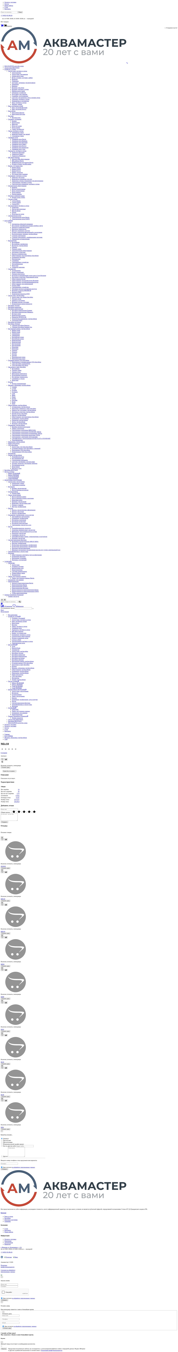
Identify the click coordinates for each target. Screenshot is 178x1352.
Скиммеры (15, 260)
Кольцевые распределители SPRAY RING (25, 541)
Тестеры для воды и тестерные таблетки (24, 463)
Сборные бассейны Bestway (20, 325)
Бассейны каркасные (14, 307)
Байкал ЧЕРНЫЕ (13, 475)
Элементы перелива (18, 267)
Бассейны (7, 1218)
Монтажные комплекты (19, 373)
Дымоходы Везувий (18, 152)
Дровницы (15, 81)
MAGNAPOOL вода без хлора (14, 66)
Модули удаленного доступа (21, 230)
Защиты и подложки (18, 300)
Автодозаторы (16, 73)
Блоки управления (18, 272)
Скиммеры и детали (18, 378)
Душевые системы (18, 566)
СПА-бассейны (13, 445)
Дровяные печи (13, 137)
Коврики (14, 86)
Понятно (3, 1349)
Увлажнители (16, 575)
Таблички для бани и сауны (20, 99)
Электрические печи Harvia (20, 217)
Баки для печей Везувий (19, 107)
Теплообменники (17, 264)
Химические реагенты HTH (21, 294)
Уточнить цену (5, 767)
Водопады (11, 486)
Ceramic (14, 387)
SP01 (2, 1127)
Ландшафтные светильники (20, 516)
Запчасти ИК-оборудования (20, 159)
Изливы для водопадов (19, 488)
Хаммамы (7, 1221)
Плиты (14, 212)
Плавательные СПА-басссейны (22, 452)
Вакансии (7, 1244)
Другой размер (7, 1142)
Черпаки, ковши (17, 104)
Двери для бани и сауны (15, 131)
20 (18, 791)
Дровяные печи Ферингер (20, 147)
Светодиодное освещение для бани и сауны (25, 184)
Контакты (7, 9)
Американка (16, 334)
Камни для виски (17, 172)
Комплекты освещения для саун (22, 179)
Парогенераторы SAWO (19, 586)
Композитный (16, 340)
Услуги (6, 4)
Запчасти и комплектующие (21, 227)
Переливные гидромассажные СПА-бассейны (26, 362)
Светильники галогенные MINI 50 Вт (24, 430)
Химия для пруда (13, 596)
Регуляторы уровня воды (20, 377)
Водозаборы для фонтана (20, 244)
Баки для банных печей (15, 106)
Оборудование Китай (18, 279)
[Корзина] (2, 26)
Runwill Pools (12, 240)
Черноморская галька (18, 357)
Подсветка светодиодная (20, 523)
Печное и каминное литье (16, 196)
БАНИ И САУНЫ (10, 69)
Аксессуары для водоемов (16, 482)
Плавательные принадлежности (22, 304)
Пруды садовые (9, 472)
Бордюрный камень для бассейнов (19, 329)
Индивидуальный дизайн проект (13, 1144)
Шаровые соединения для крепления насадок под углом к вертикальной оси (36, 550)
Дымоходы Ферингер (18, 156)
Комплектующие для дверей (21, 134)
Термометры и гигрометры (20, 101)
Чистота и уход (16, 468)
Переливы (15, 347)
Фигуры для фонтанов (19, 506)
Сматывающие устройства (20, 287)
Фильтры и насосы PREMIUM (21, 290)
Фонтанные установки (19, 558)
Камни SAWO (16, 169)
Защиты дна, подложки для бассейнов (24, 410)
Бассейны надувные (14, 322)
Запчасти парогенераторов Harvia (22, 583)
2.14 (18, 793)
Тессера (14, 353)
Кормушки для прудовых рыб (21, 503)
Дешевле (6, 1138)
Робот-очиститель (13, 443)
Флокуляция (16, 467)
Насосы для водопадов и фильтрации (23, 510)
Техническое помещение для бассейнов (24, 319)
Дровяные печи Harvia (19, 139)
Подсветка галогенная (19, 520)
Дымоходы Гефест (17, 154)
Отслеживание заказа (7, 608)
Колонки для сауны (18, 87)
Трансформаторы (17, 440)
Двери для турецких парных (17, 576)
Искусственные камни (19, 496)
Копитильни (16, 122)
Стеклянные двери (18, 136)
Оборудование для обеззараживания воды (25, 282)
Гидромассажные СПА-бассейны (18, 360)
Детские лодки (16, 299)
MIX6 (2, 964)
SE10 (2, 1062)
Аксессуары (15, 565)
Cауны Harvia (16, 201)
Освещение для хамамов (16, 580)
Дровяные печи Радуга (19, 146)
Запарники (15, 84)
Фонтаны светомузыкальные (21, 548)
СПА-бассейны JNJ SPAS (20, 365)
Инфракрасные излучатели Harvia (22, 162)
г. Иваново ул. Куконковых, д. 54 (11, 1247)
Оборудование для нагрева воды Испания (25, 280)
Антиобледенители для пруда (21, 528)
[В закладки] (2, 759)
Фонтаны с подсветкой (19, 560)
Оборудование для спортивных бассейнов (25, 255)
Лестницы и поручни (18, 252)
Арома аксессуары (18, 76)
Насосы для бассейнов (19, 415)
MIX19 (3, 931)
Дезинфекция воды (18, 457)
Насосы (10, 508)
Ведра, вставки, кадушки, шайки (22, 78)
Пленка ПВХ (16, 285)
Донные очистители (18, 274)
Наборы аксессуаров (18, 91)
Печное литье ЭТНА (18, 197)
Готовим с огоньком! (14, 119)
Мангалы (15, 124)
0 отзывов (4, 753)
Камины (14, 187)
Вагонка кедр (16, 117)
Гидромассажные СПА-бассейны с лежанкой (26, 448)
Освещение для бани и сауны (17, 176)
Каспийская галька (18, 337)
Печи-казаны (16, 127)
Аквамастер (12, 269)
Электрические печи (14, 215)
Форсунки (15, 265)
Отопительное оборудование (17, 186)
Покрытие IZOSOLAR (19, 317)
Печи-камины (16, 192)
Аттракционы (16, 270)
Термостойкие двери (18, 573)
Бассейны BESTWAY (11, 470)
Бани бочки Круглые (18, 114)
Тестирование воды (18, 465)
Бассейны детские (14, 305)
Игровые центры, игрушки (20, 302)
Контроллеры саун (18, 568)
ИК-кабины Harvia (18, 161)
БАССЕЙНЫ (8, 220)
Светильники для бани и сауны (22, 182)
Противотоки (16, 259)
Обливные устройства (19, 92)
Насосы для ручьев (18, 511)
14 (18, 789)
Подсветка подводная (19, 521)
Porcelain (14, 400)
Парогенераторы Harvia (19, 585)
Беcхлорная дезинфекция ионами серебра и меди (27, 225)
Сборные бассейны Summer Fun (22, 327)
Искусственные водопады (20, 490)
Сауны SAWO (16, 202)
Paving (14, 398)
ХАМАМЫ (8, 561)
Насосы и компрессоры (19, 254)
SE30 (2, 1095)
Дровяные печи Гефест (19, 144)
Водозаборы (16, 242)
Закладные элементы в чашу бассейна (24, 408)
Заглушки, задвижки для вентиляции (23, 82)
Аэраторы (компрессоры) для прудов (23, 530)
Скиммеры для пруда (18, 535)
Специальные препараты (20, 460)
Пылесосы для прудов (19, 533)
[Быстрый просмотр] (2, 837)
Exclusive (15, 392)
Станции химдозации (19, 235)
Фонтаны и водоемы (11, 1220)
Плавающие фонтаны (18, 556)
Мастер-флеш (16, 211)
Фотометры (11, 453)
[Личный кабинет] (2, 603)
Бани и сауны (8, 1216)
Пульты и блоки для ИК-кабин (21, 164)
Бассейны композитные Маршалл (22, 312)
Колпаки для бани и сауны (20, 89)
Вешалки (15, 79)
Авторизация (8, 1242)
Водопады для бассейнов (20, 245)
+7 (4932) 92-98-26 (6, 15)
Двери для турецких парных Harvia (23, 578)
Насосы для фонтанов (19, 513)
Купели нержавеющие (19, 383)
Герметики (15, 207)
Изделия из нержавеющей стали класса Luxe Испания (29, 275)
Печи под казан (17, 126)
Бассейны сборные (14, 324)
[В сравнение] (6, 759)
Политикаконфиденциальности (7, 1266)
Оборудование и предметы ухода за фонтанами (27, 555)
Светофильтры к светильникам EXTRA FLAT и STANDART (31, 438)
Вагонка (10, 116)
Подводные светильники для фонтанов (24, 545)
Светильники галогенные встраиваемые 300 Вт (27, 433)
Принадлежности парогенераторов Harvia (25, 590)
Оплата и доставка (10, 2)
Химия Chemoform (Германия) (14, 595)
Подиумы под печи (18, 214)
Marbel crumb (16, 330)
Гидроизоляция (13, 491)
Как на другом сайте (9, 1146)
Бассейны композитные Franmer (22, 310)
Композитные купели (18, 315)
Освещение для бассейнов (20, 418)
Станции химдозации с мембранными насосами (27, 237)
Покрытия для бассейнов (20, 420)
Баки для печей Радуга (19, 109)
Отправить (4, 822)
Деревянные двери (18, 132)
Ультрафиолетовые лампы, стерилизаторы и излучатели (29, 536)
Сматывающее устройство (20, 262)
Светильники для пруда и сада (21, 525)
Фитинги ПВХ (16, 292)
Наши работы (8, 5)
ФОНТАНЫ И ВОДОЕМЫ (13, 480)
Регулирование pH (18, 458)
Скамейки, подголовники (20, 96)
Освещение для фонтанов (20, 518)
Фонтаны (11, 553)
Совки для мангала (18, 129)
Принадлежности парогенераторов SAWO (25, 591)
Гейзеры (14, 247)
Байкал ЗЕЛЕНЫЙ (14, 473)
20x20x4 (16, 801)
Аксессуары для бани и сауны (17, 71)
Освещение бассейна (18, 257)
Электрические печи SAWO (21, 219)
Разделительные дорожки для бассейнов (24, 234)
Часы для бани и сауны (19, 102)
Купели (10, 382)
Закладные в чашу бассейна (17, 367)
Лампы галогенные (18, 428)
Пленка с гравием (17, 505)
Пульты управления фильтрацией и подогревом (27, 232)
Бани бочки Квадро (18, 112)
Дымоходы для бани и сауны (17, 151)
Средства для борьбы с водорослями (23, 462)
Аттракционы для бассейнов (21, 407)
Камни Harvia (16, 167)
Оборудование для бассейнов (17, 405)
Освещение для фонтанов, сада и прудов (21, 515)
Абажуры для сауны (18, 177)
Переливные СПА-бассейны (21, 450)
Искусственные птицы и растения (23, 498)
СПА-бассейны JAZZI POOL (21, 363)
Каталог (3, 1213)
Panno (14, 397)
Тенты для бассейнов (18, 422)
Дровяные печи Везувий (19, 142)
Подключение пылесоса (19, 375)
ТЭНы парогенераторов (19, 593)
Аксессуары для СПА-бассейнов (22, 447)
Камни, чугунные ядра (15, 166)
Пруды (10, 526)
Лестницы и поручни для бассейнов (23, 412)
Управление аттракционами (21, 239)
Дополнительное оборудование (22, 250)
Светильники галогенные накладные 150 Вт (26, 435)
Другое (5, 1156)
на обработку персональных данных (23, 1167)
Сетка (17, 795)
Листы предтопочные (19, 209)
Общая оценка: (5, 812)
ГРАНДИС (11, 563)
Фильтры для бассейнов (19, 423)
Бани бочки (11, 111)
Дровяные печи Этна (18, 149)
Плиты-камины (17, 194)
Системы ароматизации (19, 571)
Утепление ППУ (17, 320)
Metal (13, 395)
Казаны (14, 121)
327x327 (16, 799)
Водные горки (16, 314)
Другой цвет (7, 1140)
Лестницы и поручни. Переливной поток (25, 277)
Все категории (12, 615)
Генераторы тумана (18, 483)
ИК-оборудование (14, 157)
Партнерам (7, 1241)
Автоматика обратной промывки (22, 224)
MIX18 (3, 899)
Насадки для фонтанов (19, 543)
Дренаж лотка (16, 372)
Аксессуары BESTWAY (11, 68)
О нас (6, 7)
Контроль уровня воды (19, 229)
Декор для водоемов (14, 495)
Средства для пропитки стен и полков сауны (26, 97)
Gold (13, 393)
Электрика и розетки (18, 485)
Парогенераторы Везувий (20, 588)
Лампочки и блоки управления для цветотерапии (27, 181)
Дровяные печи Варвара (19, 141)
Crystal (14, 388)
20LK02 (3, 866)
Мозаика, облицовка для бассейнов (19, 385)
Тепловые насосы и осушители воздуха (24, 289)
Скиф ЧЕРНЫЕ (13, 478)
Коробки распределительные (21, 427)
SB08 (2, 997)
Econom (14, 390)
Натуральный (16, 344)
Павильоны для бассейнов (16, 442)
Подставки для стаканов (19, 94)
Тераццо (14, 350)
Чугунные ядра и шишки (20, 174)
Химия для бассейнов (15, 455)
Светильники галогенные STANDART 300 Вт (26, 432)
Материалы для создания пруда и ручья (24, 531)
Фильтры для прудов (18, 538)
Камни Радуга (16, 171)
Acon (9, 222)
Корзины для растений (19, 501)
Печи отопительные (18, 191)
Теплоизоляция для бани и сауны (18, 206)
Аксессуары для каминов (20, 74)
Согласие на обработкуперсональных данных (8, 1271)
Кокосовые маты (17, 500)
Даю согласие (19, 1167)
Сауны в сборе (12, 199)
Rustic (14, 402)
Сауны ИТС (15, 204)
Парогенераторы (17, 570)
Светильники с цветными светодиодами (25, 437)
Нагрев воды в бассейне (19, 413)
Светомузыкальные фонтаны (17, 540)
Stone (13, 403)
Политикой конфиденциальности (51, 1350)
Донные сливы (16, 249)
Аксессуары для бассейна (16, 295)
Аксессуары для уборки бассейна (22, 297)
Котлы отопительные (18, 189)
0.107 (17, 797)
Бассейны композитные (15, 309)
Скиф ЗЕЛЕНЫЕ (13, 477)
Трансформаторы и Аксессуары (18, 551)
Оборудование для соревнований (22, 284)
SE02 (2, 1029)
